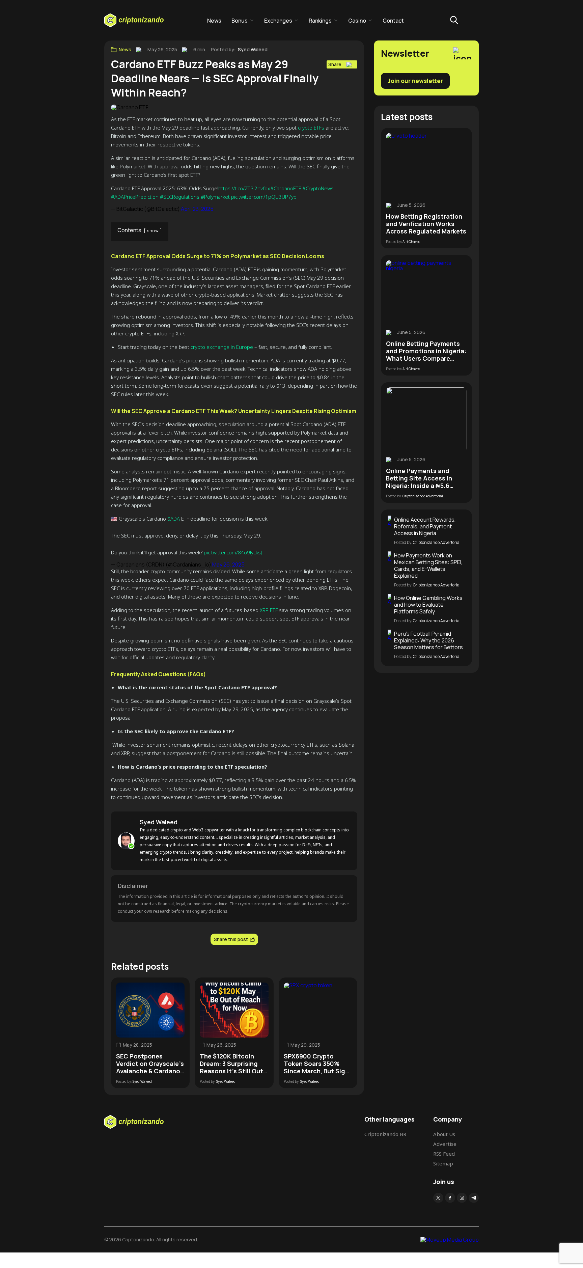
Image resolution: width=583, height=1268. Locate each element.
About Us (444, 1134)
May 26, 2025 (228, 564)
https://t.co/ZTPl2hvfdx (244, 188)
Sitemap (443, 1163)
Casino (357, 20)
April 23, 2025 (197, 209)
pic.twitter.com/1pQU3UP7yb (264, 196)
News (214, 20)
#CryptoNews (318, 188)
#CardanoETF (285, 188)
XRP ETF (269, 610)
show (153, 230)
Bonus (239, 20)
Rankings (320, 20)
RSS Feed (444, 1153)
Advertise (444, 1143)
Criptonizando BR (385, 1134)
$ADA (173, 518)
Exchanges (278, 20)
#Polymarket (215, 196)
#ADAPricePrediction (135, 196)
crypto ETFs (311, 127)
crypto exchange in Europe (222, 346)
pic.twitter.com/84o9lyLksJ (233, 552)
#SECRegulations (179, 196)
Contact (393, 20)
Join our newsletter (415, 81)
